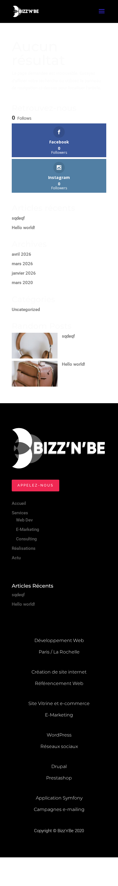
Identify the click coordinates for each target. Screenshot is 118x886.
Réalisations (24, 548)
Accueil (19, 503)
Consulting (26, 539)
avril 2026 (21, 254)
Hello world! (23, 227)
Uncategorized (26, 309)
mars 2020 (22, 282)
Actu (16, 557)
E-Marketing (27, 529)
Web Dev (24, 520)
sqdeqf (18, 218)
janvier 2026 (24, 273)
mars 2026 (22, 263)
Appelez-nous (35, 485)
